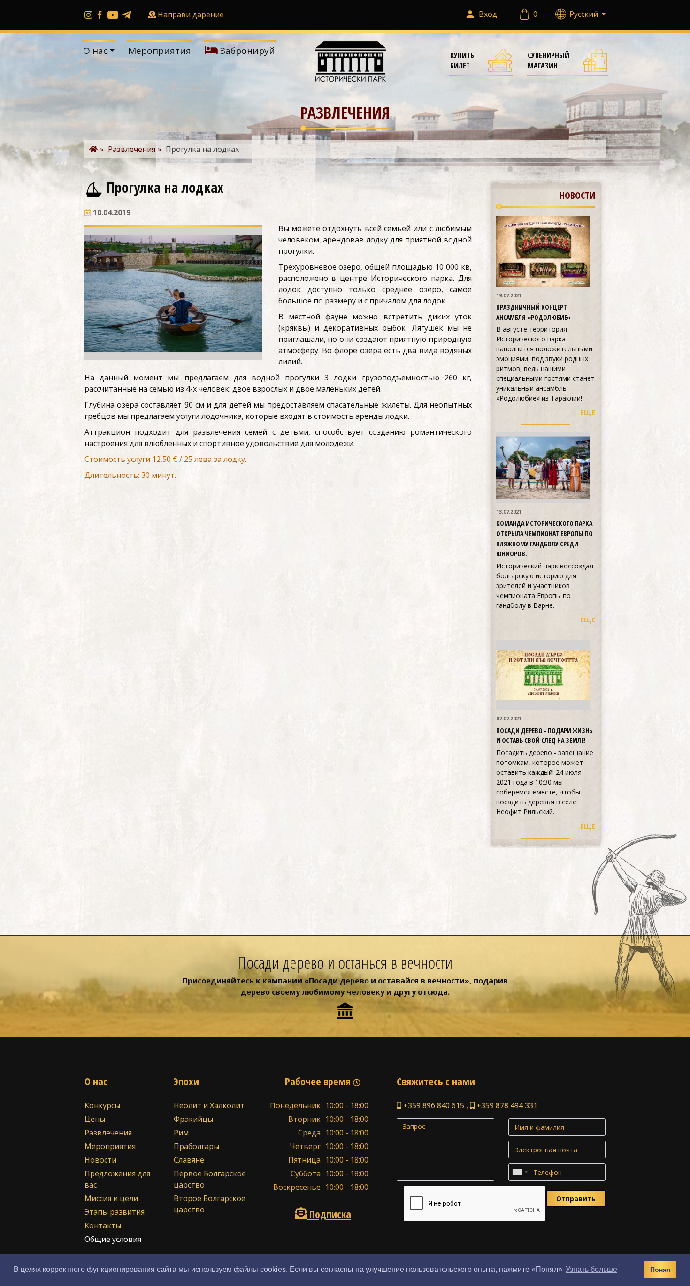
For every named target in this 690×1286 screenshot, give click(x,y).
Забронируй (246, 51)
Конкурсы (102, 1105)
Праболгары (196, 1146)
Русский (584, 14)
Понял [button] (660, 1269)
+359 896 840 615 (432, 1105)
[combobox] (519, 1172)
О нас (95, 51)
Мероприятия (159, 51)
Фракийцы (193, 1119)
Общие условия (112, 1239)
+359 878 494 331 (506, 1105)
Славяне (189, 1160)
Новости (100, 1160)
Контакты (102, 1225)
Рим (181, 1132)
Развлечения (108, 1132)
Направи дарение (191, 14)
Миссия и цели (111, 1198)
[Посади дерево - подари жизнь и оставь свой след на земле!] (543, 674)
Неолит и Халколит (209, 1105)
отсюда (433, 992)
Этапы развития (114, 1212)
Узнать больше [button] (591, 1269)
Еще (587, 412)
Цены (94, 1119)
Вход (488, 14)
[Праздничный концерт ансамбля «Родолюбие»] (543, 251)
